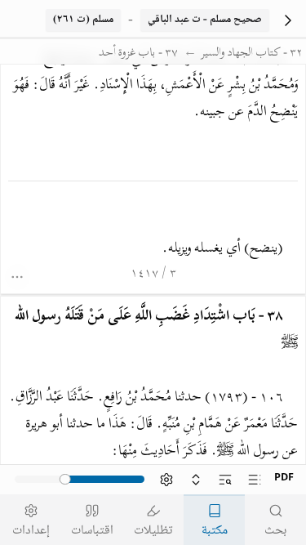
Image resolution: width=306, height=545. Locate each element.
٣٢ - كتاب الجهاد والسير (252, 54)
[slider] (65, 479)
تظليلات (153, 531)
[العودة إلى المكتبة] (288, 20)
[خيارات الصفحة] (18, 277)
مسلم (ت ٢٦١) (83, 20)
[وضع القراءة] (196, 479)
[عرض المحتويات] (254, 479)
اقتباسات (92, 531)
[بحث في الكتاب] (225, 479)
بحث (275, 531)
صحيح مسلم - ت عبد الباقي (205, 20)
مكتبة (215, 531)
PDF (284, 478)
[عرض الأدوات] (166, 479)
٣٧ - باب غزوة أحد (138, 54)
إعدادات (31, 531)
